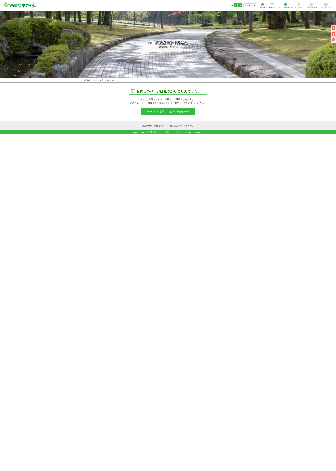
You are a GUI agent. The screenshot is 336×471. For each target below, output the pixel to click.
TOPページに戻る (152, 111)
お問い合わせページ (180, 111)
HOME (87, 80)
